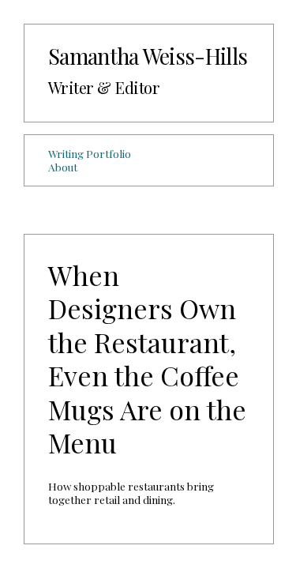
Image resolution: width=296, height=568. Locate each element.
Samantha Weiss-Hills (147, 55)
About (62, 167)
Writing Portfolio (89, 153)
